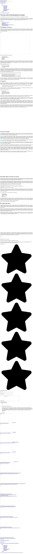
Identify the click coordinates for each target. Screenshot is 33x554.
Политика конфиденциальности (4, 540)
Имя (1, 391)
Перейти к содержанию (3, 0)
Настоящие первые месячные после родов (7, 24)
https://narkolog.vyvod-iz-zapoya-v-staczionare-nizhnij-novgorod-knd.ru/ (9, 543)
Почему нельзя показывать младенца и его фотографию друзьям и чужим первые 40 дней (12, 483)
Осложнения (3, 23)
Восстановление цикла (5, 25)
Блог (2, 544)
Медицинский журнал (3, 2)
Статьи (3, 11)
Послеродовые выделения (5, 22)
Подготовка (5, 550)
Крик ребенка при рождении (4, 495)
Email (1, 393)
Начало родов (5, 6)
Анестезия (5, 8)
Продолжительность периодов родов (5, 462)
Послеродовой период (7, 9)
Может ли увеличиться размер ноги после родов (7, 537)
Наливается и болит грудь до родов (5, 452)
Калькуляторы (5, 5)
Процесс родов (6, 549)
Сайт (1, 394)
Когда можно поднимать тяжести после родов (6, 516)
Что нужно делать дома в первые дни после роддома (7, 442)
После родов (5, 547)
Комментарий (2, 400)
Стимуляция (5, 7)
